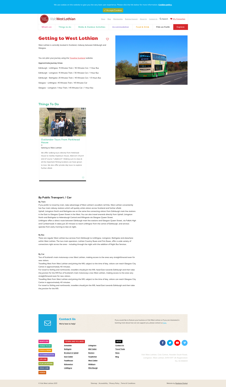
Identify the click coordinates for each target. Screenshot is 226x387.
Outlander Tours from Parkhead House (60, 141)
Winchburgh (93, 368)
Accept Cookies (114, 10)
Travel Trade (120, 349)
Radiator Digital (181, 383)
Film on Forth (163, 27)
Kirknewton (68, 364)
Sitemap (94, 383)
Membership (118, 19)
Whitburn (91, 364)
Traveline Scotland (77, 58)
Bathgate (67, 349)
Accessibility (103, 383)
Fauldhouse (68, 361)
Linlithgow (68, 368)
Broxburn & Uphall (71, 353)
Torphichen (92, 357)
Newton (91, 353)
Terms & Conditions (128, 383)
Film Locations (46, 364)
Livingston (92, 345)
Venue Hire (44, 368)
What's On (43, 341)
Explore (181, 27)
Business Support (131, 19)
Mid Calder (92, 349)
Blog (109, 19)
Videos (42, 373)
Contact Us (153, 19)
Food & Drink (142, 27)
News (103, 19)
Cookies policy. (165, 5)
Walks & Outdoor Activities (91, 27)
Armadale (68, 345)
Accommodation (120, 27)
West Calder (93, 361)
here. (165, 323)
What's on (47, 27)
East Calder (68, 357)
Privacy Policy (114, 383)
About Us (143, 19)
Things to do (65, 27)
